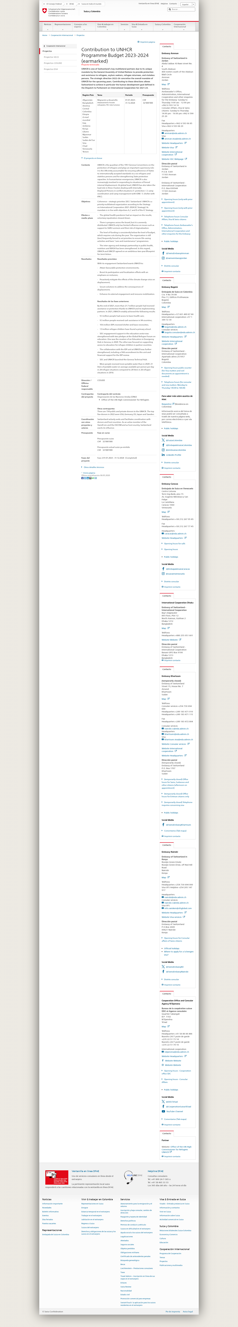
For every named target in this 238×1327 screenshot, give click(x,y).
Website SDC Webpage (173, 159)
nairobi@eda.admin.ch (175, 897)
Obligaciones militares (130, 1252)
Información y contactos (170, 1208)
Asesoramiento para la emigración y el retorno (136, 1205)
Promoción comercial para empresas (135, 1299)
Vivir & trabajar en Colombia (105, 25)
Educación (164, 1242)
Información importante (52, 1204)
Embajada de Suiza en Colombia (55, 1234)
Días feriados (47, 1219)
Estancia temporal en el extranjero (95, 1212)
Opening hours (171, 549)
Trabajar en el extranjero (91, 1216)
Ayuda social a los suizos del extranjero (137, 1233)
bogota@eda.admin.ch (175, 327)
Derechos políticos (128, 1221)
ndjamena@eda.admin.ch (177, 1052)
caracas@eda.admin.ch (175, 533)
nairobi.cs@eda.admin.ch (177, 728)
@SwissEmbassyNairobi (177, 971)
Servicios (124, 24)
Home (44, 35)
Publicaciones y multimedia (171, 1265)
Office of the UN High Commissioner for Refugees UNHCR (176, 1149)
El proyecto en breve (92, 158)
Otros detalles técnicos (93, 467)
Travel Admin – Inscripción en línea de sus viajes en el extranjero (138, 1277)
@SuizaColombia (174, 440)
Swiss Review (126, 1287)
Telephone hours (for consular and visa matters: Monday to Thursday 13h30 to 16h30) (176, 385)
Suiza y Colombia (163, 24)
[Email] (95, 478)
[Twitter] (85, 478)
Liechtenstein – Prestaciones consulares (137, 1268)
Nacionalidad (126, 1291)
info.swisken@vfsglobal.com (178, 908)
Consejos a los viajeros (80, 25)
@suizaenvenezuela (175, 573)
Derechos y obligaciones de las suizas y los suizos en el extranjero (98, 1232)
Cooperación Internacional (180, 25)
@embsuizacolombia (176, 450)
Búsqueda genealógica (130, 1260)
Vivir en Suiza (165, 1212)
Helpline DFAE (155, 1171)
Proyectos (163, 1261)
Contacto (165, 46)
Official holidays (171, 948)
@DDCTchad (172, 1101)
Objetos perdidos (128, 1249)
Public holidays (171, 241)
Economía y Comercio (169, 1234)
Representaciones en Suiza (92, 1204)
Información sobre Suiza (170, 1216)
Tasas (123, 1272)
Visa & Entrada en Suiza (140, 25)
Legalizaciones (127, 1237)
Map (164, 84)
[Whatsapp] (93, 478)
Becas (123, 1264)
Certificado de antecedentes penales (135, 1256)
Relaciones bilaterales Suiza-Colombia (175, 1231)
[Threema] (90, 478)
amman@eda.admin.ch (176, 133)
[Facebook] (82, 478)
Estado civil (125, 1295)
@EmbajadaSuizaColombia (179, 445)
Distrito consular (171, 266)
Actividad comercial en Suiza (171, 1219)
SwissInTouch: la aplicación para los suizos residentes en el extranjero (138, 1304)
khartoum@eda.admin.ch (177, 734)
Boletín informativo (50, 1212)
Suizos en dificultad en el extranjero (135, 1229)
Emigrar (84, 1208)
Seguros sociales (127, 1245)
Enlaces (124, 1283)
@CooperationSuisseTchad (178, 1106)
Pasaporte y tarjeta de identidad (134, 1217)
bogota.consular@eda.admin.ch (180, 332)
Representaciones (63, 24)
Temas (162, 1257)
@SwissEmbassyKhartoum (178, 824)
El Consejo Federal (54, 4)
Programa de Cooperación (170, 1253)
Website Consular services (174, 744)
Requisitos (166, 404)
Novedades (46, 1208)
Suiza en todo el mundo (91, 4)
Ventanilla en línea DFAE (85, 1171)
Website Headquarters (172, 143)
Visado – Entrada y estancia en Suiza (174, 1204)
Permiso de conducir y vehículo (133, 1225)
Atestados (125, 1241)
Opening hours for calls (174, 543)
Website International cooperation (172, 153)
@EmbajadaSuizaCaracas (178, 569)
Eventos (45, 1216)
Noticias (47, 24)
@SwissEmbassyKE (175, 967)
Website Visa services (172, 917)
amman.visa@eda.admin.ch (178, 138)
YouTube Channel (174, 1111)
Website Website (170, 639)
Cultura (163, 1238)
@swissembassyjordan (176, 258)
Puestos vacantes (49, 1223)
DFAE (71, 4)
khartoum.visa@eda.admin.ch (179, 739)
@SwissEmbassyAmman (177, 253)
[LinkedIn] (88, 478)
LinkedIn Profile (173, 455)
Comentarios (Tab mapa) (175, 831)
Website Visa (168, 147)
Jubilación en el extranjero (92, 1219)
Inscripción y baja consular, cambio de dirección (136, 1211)
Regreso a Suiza (87, 1223)
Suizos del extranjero (90, 1227)
